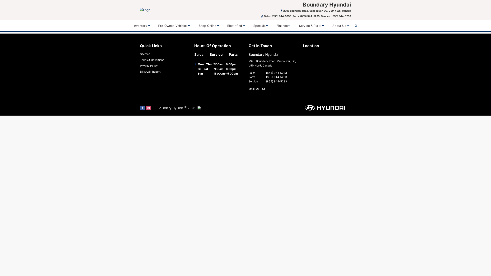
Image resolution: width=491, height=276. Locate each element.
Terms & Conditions (152, 60)
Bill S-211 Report (150, 71)
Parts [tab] (233, 55)
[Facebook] (142, 108)
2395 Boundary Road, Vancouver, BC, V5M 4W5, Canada (317, 10)
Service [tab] (216, 55)
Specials (259, 26)
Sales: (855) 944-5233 (277, 16)
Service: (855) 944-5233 (336, 16)
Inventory (140, 26)
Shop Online (207, 26)
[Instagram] (148, 108)
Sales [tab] (198, 55)
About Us (339, 26)
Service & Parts (310, 26)
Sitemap (145, 54)
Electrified (234, 26)
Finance (282, 26)
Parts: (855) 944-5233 (306, 16)
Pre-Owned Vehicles (172, 26)
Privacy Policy (149, 65)
